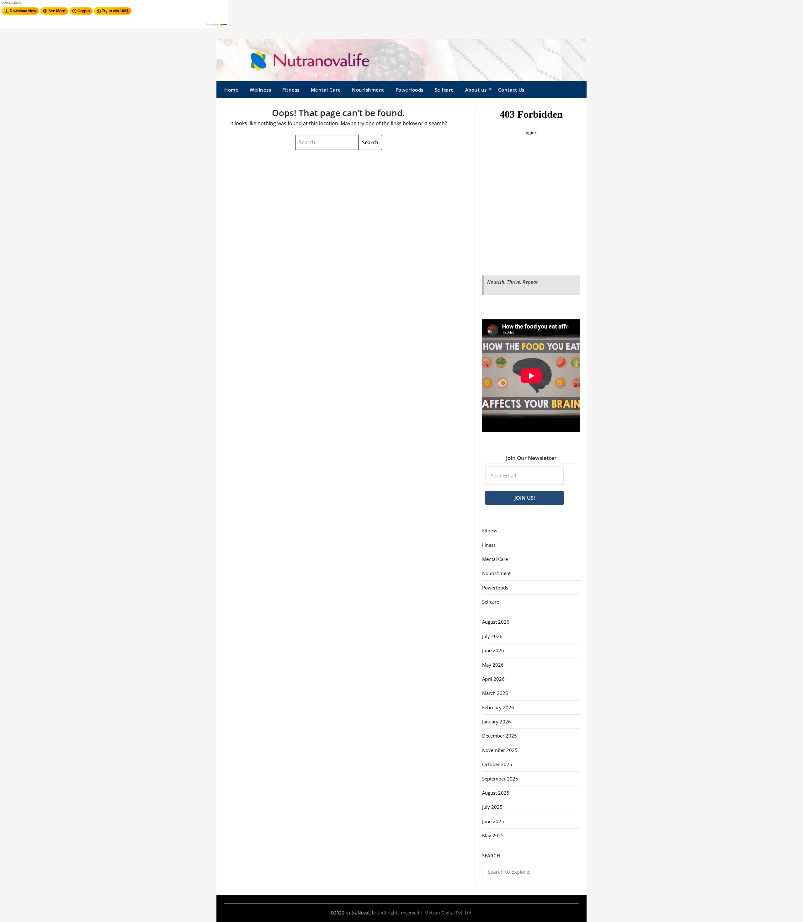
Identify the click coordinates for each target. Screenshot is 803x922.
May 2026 (493, 665)
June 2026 (493, 650)
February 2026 (498, 707)
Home (231, 90)
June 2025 (493, 821)
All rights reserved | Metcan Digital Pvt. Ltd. (427, 913)
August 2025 (495, 793)
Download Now (23, 11)
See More (56, 11)
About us (476, 90)
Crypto (83, 11)
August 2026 (495, 622)
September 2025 (500, 778)
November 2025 (500, 750)
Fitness (291, 90)
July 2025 (492, 807)
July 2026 (492, 636)
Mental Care (326, 90)
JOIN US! (524, 497)
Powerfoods (409, 90)
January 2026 (496, 721)
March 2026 (495, 693)
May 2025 (493, 835)
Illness (489, 545)
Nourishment (368, 90)
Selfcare (444, 90)
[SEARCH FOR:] (327, 142)
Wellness (260, 90)
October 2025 (497, 764)
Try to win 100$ (115, 11)
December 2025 (499, 736)
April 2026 (493, 679)
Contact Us (511, 90)
